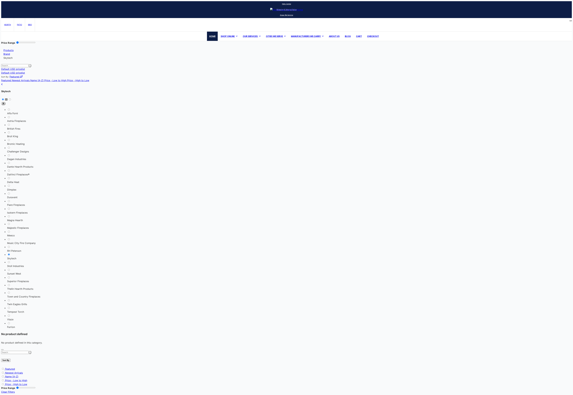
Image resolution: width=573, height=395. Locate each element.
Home (212, 36)
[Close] (2, 349)
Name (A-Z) (11, 376)
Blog (348, 36)
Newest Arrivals (14, 372)
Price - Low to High (16, 380)
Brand (6, 53)
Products (8, 50)
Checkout (373, 36)
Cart (359, 36)
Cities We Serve (274, 36)
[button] (16, 76)
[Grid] (6, 99)
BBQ (30, 24)
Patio (19, 24)
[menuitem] (13, 72)
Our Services (250, 36)
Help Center (286, 4)
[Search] (30, 65)
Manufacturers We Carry (306, 36)
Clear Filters (8, 391)
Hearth (7, 24)
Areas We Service (286, 15)
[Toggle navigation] (570, 20)
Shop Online (228, 36)
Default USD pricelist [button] (13, 69)
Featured (10, 368)
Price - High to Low (16, 384)
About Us (334, 36)
